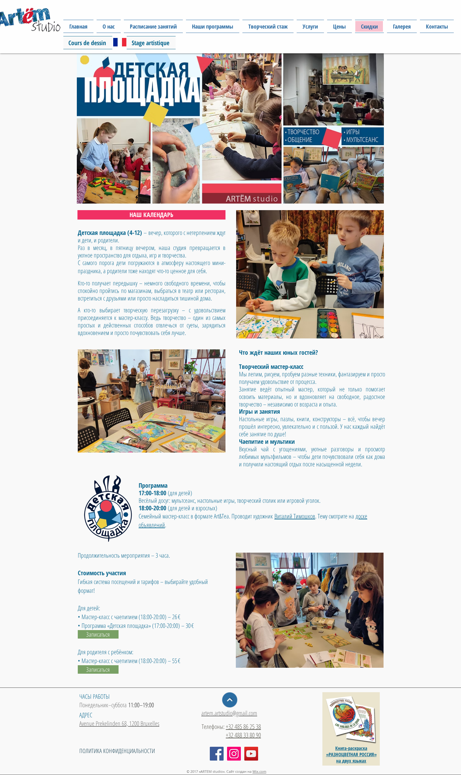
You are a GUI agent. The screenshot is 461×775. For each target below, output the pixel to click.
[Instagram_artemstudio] (234, 754)
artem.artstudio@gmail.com (229, 713)
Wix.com (259, 771)
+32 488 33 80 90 (243, 735)
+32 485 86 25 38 (243, 726)
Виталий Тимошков (294, 516)
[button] (212, 26)
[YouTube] (251, 754)
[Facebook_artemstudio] (217, 754)
